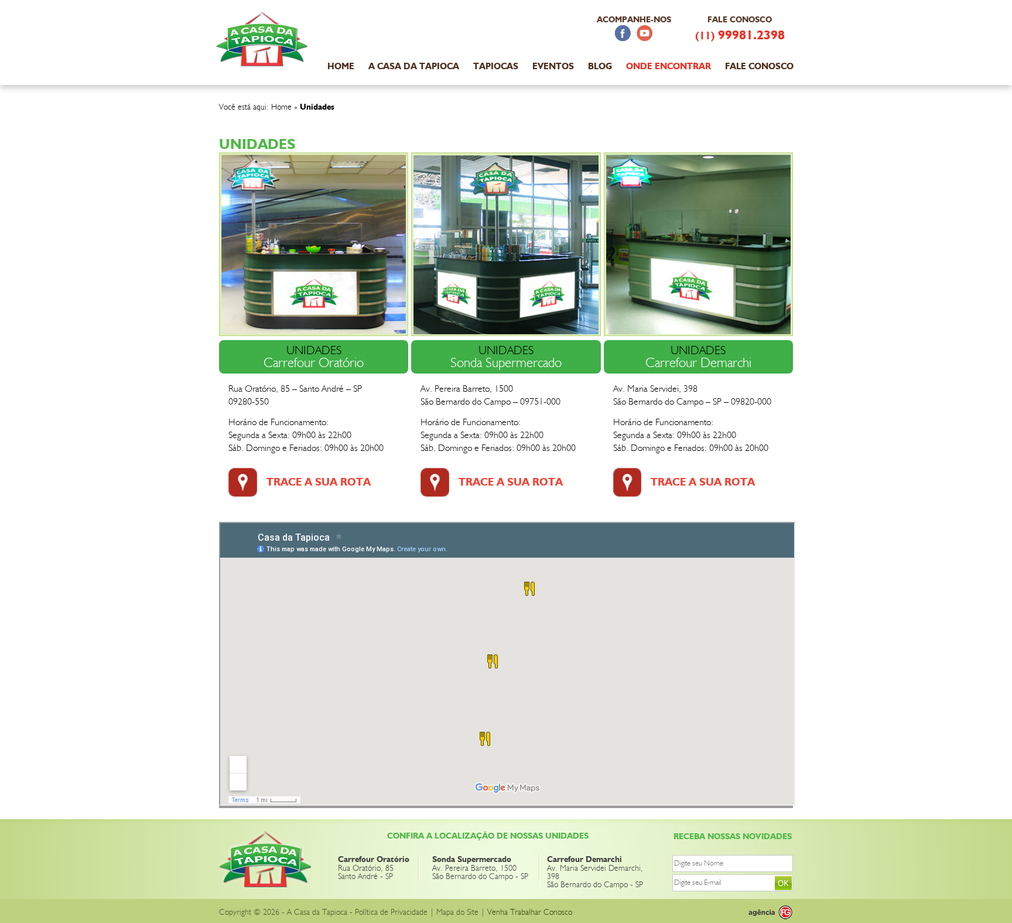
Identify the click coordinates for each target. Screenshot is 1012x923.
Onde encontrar (668, 66)
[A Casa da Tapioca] (263, 59)
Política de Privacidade (391, 912)
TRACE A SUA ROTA (318, 482)
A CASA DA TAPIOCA (413, 66)
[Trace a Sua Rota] (627, 493)
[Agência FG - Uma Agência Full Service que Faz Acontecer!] (761, 912)
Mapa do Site (457, 912)
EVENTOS (553, 66)
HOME (340, 66)
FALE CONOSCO (759, 66)
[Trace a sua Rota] (242, 493)
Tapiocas (495, 66)
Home (281, 107)
